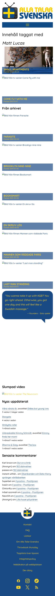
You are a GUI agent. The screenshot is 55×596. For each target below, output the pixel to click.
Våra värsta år (9, 408)
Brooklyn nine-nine (17, 166)
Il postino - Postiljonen (27, 481)
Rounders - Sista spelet (39, 313)
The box (32, 445)
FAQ (27, 530)
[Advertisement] (27, 353)
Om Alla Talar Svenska (27, 541)
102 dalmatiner (23, 466)
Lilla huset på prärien (27, 499)
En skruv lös (13, 225)
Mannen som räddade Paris (22, 254)
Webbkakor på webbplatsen (27, 564)
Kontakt (27, 524)
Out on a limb (24, 462)
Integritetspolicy (27, 558)
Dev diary (27, 570)
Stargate (6, 416)
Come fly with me (15, 99)
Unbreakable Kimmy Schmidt (17, 433)
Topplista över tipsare (28, 553)
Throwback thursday (27, 547)
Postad (11, 72)
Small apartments (16, 69)
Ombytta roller (9, 425)
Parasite (9, 136)
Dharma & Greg (10, 445)
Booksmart (12, 195)
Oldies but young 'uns (38, 408)
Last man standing (16, 284)
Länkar (27, 536)
